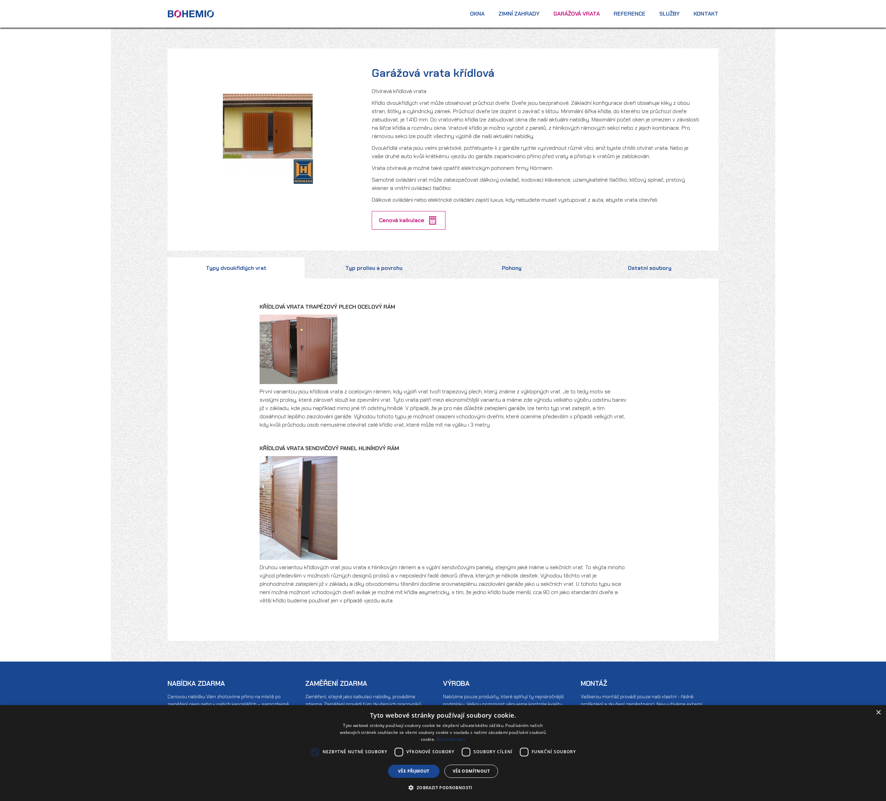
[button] (443, 788)
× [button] (878, 712)
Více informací (450, 739)
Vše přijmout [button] (414, 771)
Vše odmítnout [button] (471, 771)
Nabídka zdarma (196, 683)
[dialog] (443, 753)
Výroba (456, 683)
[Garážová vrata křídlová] (268, 138)
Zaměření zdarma (336, 683)
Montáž (594, 683)
